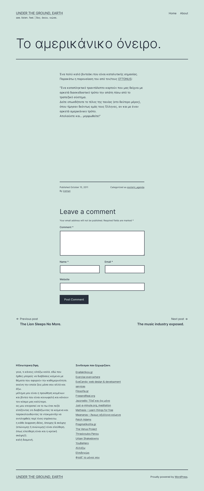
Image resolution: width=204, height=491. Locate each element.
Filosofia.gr (82, 391)
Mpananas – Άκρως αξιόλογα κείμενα (98, 414)
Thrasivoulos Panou (87, 433)
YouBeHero (82, 443)
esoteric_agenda (135, 187)
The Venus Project (86, 429)
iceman (66, 191)
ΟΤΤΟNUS (125, 79)
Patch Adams (83, 419)
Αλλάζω (80, 447)
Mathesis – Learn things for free (94, 410)
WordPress (181, 476)
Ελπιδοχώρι (82, 452)
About (184, 13)
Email (109, 261)
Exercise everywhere (88, 377)
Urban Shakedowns (87, 438)
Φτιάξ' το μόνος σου (88, 457)
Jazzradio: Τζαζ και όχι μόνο (93, 400)
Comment (66, 227)
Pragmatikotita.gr (86, 424)
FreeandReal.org (85, 395)
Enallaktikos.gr (84, 372)
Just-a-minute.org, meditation (93, 405)
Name (64, 261)
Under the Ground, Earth (39, 13)
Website (65, 279)
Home (173, 13)
